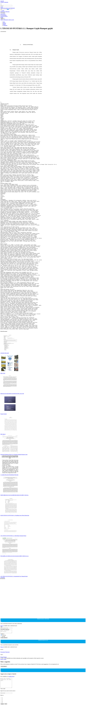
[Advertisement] (38, 35)
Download (3, 577)
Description (5, 629)
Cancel (2, 703)
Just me (3, 636)
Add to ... (2, 18)
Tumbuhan (5, 25)
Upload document (4, 8)
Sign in (2, 625)
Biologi (4, 23)
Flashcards (3, 11)
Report (2, 657)
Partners (5, 657)
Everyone (4, 635)
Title (1, 626)
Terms (5, 659)
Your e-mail (3, 688)
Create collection (4, 637)
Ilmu (4, 21)
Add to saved (11, 19)
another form (11, 676)
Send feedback (3, 666)
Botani (4, 24)
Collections (7, 11)
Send (6, 703)
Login (2, 6)
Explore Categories (4, 2)
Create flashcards (11, 8)
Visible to (2, 633)
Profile (2, 17)
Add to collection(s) (5, 19)
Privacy (2, 659)
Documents (3, 652)
